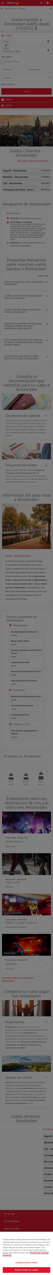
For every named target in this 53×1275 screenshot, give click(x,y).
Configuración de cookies (26, 1262)
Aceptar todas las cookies (26, 1270)
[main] (26, 1253)
